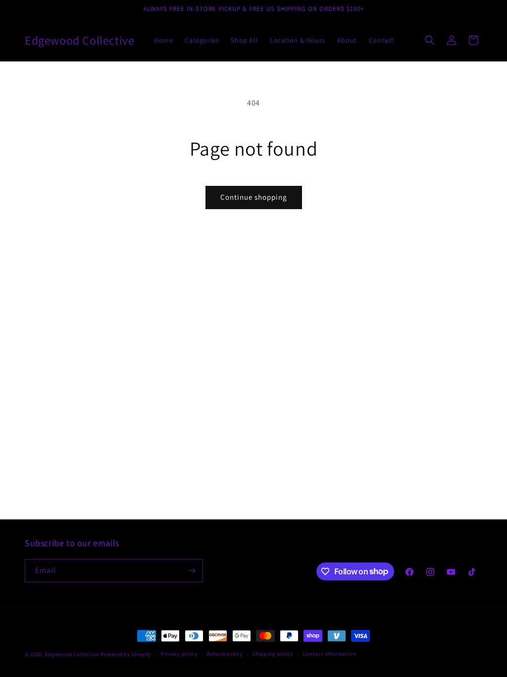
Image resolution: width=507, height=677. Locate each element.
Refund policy (224, 653)
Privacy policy (179, 653)
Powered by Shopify (126, 654)
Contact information (329, 653)
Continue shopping (253, 197)
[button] (430, 40)
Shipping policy (272, 653)
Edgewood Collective (73, 654)
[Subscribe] (192, 570)
